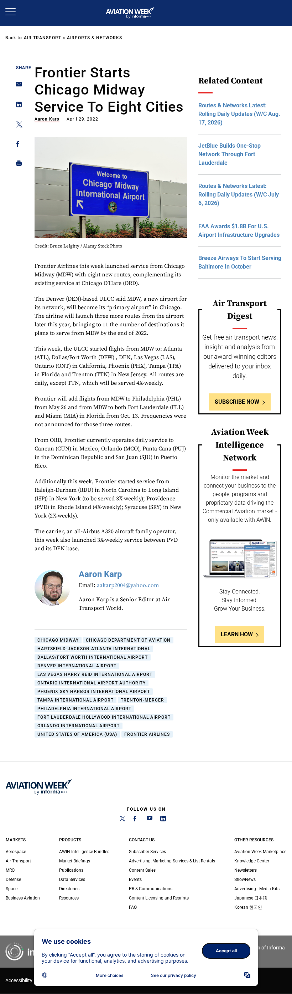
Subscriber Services (147, 851)
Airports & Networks (94, 37)
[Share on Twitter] (17, 125)
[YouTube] (149, 819)
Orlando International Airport (78, 725)
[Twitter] (122, 819)
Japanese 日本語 (250, 898)
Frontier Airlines (147, 734)
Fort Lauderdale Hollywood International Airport (104, 717)
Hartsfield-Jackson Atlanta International (93, 648)
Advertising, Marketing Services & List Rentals (172, 860)
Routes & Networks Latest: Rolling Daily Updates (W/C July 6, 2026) (238, 195)
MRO (10, 870)
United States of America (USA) (77, 734)
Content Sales (142, 870)
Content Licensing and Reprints (159, 898)
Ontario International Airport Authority (91, 682)
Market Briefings (74, 860)
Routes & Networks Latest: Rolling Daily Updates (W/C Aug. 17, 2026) (239, 114)
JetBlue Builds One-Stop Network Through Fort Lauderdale (229, 154)
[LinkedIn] (163, 819)
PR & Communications (150, 888)
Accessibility (18, 981)
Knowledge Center (251, 860)
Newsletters (245, 870)
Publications (71, 870)
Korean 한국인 (248, 907)
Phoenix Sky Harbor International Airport (93, 691)
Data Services (72, 879)
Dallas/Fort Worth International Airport (92, 657)
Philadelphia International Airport (84, 708)
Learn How (237, 634)
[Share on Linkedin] (17, 106)
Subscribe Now (237, 401)
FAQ (133, 907)
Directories (69, 888)
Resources (69, 898)
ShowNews (245, 879)
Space (11, 888)
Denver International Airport (76, 665)
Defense (13, 879)
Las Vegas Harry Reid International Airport (94, 674)
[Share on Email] (17, 86)
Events (135, 879)
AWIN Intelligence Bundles (84, 851)
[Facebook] (136, 819)
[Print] (17, 164)
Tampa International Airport (75, 700)
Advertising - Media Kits (257, 888)
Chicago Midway (58, 640)
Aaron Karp (47, 119)
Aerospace (16, 851)
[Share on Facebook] (17, 145)
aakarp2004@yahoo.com (128, 585)
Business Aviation (23, 898)
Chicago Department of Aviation (128, 640)
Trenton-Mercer (142, 700)
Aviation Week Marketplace (260, 851)
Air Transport (42, 37)
